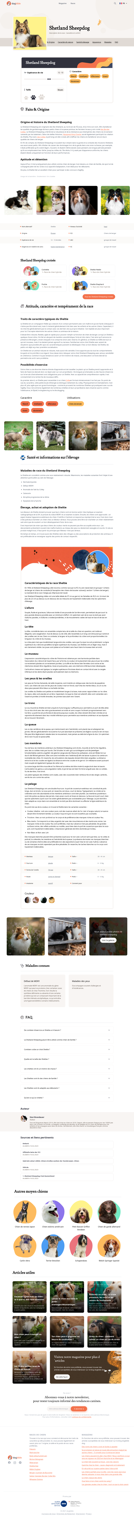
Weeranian (34, 1462)
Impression (80, 1514)
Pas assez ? (67, 1393)
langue (50, 856)
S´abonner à (79, 1409)
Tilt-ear (50, 870)
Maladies (107, 42)
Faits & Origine (49, 42)
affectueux (52, 404)
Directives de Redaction (66, 1514)
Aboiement (75, 81)
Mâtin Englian (35, 1469)
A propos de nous (49, 1514)
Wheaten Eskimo (36, 1479)
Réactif (73, 76)
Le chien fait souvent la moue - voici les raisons (100, 1462)
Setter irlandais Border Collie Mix (42, 1476)
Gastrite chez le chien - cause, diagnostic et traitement (103, 1465)
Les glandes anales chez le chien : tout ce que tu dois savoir (105, 1484)
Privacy (88, 1514)
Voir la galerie (108, 940)
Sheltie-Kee (34, 1466)
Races (73, 3)
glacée (50, 863)
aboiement (37, 410)
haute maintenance (57, 247)
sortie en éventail (54, 877)
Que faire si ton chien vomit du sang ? (97, 1481)
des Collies (41, 137)
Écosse (53, 233)
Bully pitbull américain (38, 1456)
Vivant (105, 76)
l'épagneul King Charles (72, 134)
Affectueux (95, 76)
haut (105, 227)
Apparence (96, 42)
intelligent (38, 404)
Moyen (60, 90)
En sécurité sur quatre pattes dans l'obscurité (100, 1468)
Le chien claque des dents (92, 1478)
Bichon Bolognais (36, 1459)
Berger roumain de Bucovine (41, 1473)
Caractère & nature (65, 42)
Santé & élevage (82, 42)
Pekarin (33, 1449)
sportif (50, 883)
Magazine (62, 3)
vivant (25, 410)
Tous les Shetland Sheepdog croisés (99, 297)
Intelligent (84, 76)
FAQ (116, 42)
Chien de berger (75, 404)
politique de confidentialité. (81, 1417)
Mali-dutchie (34, 1452)
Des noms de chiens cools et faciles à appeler (100, 1447)
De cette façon (62, 1377)
